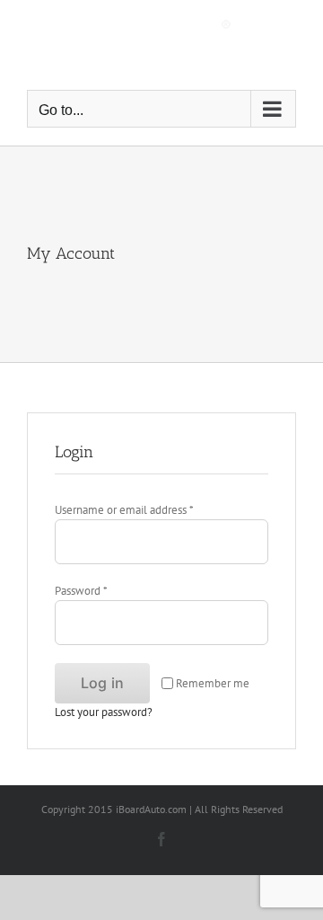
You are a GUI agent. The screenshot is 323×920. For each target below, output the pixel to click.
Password (81, 590)
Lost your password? (104, 712)
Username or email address (124, 510)
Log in (102, 683)
